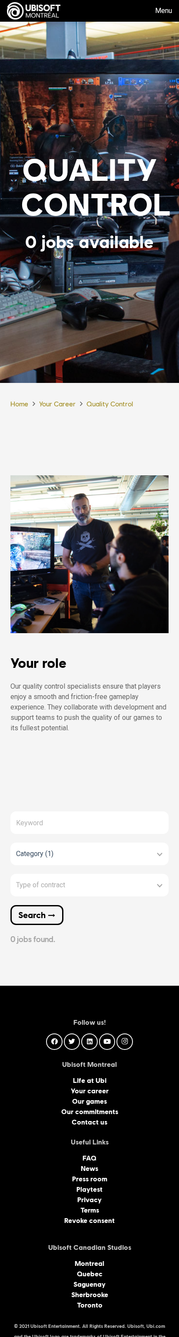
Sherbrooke (89, 1295)
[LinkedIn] (89, 1041)
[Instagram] (124, 1041)
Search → (37, 915)
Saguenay (89, 1284)
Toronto (90, 1305)
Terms (89, 1210)
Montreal (89, 1263)
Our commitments (89, 1112)
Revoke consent (89, 1220)
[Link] (33, 11)
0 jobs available (89, 242)
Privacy (89, 1200)
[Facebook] (54, 1041)
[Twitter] (72, 1041)
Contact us (89, 1122)
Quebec (90, 1274)
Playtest (89, 1189)
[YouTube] (107, 1041)
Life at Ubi (89, 1080)
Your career (90, 1091)
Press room (89, 1179)
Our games (89, 1101)
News (89, 1168)
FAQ (89, 1158)
